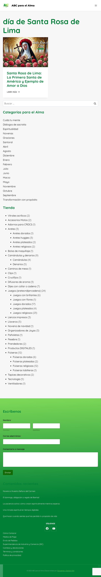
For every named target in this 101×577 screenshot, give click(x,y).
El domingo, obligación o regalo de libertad (21, 497)
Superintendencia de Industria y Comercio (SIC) (23, 544)
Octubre (7, 190)
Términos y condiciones (13, 551)
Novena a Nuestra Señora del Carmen (19, 491)
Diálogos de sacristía (14, 124)
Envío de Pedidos (10, 540)
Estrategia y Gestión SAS (65, 571)
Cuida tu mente (11, 120)
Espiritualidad (10, 128)
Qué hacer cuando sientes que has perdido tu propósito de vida (30, 516)
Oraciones (8, 137)
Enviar (8, 472)
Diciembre (8, 155)
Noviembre (9, 186)
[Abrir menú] (95, 5)
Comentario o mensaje (14, 449)
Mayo (6, 181)
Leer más (13, 92)
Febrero (7, 164)
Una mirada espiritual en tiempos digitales (21, 510)
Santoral (8, 142)
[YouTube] (54, 528)
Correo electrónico (12, 436)
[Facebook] (47, 528)
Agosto (7, 151)
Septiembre (9, 195)
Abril (5, 146)
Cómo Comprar (9, 533)
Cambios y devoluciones (13, 548)
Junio (6, 173)
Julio (5, 168)
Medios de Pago (9, 537)
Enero (6, 159)
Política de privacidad (12, 555)
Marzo (6, 177)
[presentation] (25, 52)
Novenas (8, 133)
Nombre (6, 430)
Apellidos (36, 430)
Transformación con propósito (20, 199)
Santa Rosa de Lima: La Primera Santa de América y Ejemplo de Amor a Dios (25, 79)
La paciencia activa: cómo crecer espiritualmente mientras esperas (31, 503)
